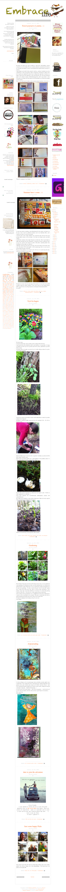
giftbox (7, 300)
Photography (4, 310)
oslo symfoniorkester (6, 323)
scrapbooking (6, 274)
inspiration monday (9, 283)
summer (7, 299)
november (55, 214)
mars (54, 236)
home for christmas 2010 (7, 289)
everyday (11, 316)
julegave (4, 320)
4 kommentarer (40, 763)
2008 (54, 249)
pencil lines (4, 293)
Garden (13, 302)
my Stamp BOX (11, 278)
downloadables (5, 315)
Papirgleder (54, 157)
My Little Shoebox (6, 288)
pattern (8, 296)
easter (12, 315)
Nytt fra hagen (33, 301)
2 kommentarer (32, 536)
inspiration (12, 281)
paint (7, 291)
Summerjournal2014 (11, 311)
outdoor (11, 284)
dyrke (9, 315)
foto (13, 316)
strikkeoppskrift (11, 325)
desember (55, 212)
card (5, 276)
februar (55, 238)
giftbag (5, 287)
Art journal (10, 287)
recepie (8, 290)
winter (6, 328)
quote (3, 307)
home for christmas (10, 293)
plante (13, 323)
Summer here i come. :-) (33, 192)
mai (54, 217)
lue (11, 320)
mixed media (9, 321)
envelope (4, 316)
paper (5, 290)
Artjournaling (33, 643)
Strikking (6, 311)
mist (5, 321)
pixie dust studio (7, 280)
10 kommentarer (42, 183)
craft (3, 314)
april (54, 234)
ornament (11, 306)
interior (4, 319)
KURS (12, 296)
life (3, 306)
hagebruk (34, 535)
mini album (36, 291)
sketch (3, 299)
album (6, 304)
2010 (54, 246)
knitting (9, 320)
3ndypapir (4, 275)
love (6, 301)
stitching (6, 307)
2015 (54, 209)
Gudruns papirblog (32, 887)
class (8, 281)
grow (32, 635)
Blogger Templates (27, 890)
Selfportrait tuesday (10, 310)
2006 (54, 253)
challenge (4, 291)
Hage (31, 535)
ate (26, 291)
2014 (54, 211)
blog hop (10, 304)
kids (9, 305)
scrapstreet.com (11, 301)
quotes (13, 324)
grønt (29, 535)
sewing (4, 302)
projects (13, 286)
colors (12, 312)
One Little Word (55, 159)
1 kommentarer (36, 292)
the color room (8, 302)
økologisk (9, 328)
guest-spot (11, 300)
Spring (3, 311)
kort (12, 305)
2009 (54, 248)
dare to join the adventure (33, 772)
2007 (54, 251)
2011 (54, 244)
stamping (4, 294)
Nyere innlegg (20, 877)
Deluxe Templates (39, 890)
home (13, 289)
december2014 (7, 314)
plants (4, 324)
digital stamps (10, 295)
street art (7, 325)
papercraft (11, 291)
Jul (4, 304)
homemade (4, 296)
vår (42, 535)
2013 (54, 241)
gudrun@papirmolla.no (10, 50)
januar (55, 239)
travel (11, 288)
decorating (11, 314)
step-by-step (4, 286)
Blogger (44, 887)
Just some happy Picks (33, 826)
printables (10, 324)
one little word (7, 306)
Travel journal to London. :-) (33, 25)
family (4, 278)
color (9, 312)
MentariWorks (41, 889)
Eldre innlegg (46, 877)
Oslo (9, 282)
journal (4, 301)
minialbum (4, 281)
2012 (54, 243)
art (21, 635)
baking (4, 300)
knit (6, 320)
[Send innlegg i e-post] (45, 183)
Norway (11, 290)
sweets (10, 307)
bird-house (6, 312)
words (13, 307)
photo (6, 279)
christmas (10, 276)
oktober (55, 216)
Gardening (33, 545)
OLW (5, 282)
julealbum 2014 (11, 319)
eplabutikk (7, 316)
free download (6, 305)
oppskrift (13, 321)
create (13, 304)
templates (11, 299)
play (6, 324)
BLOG (12, 161)
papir (10, 323)
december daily (9, 294)
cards (11, 279)
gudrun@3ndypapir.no (10, 165)
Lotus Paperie (5, 284)
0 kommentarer (44, 635)
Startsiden (32, 876)
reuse (4, 325)
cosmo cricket (11, 275)
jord (6, 319)
